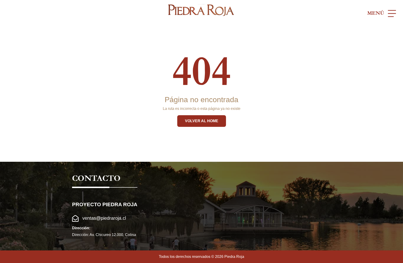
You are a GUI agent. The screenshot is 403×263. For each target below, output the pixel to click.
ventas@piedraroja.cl (103, 218)
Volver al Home (201, 121)
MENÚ (376, 13)
